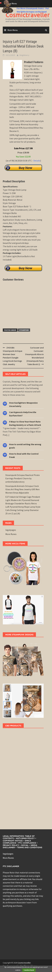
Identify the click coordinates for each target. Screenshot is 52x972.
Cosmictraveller (24, 962)
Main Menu (12, 30)
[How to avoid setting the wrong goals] (5, 445)
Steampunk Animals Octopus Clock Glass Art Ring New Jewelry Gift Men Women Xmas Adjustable (22, 489)
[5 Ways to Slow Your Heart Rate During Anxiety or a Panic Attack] (5, 422)
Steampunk (24, 330)
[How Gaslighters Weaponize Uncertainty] (5, 403)
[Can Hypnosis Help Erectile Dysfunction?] (5, 412)
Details (36, 160)
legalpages (10, 530)
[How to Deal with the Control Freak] (5, 454)
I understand (29, 970)
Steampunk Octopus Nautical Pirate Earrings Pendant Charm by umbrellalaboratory (22, 478)
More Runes (11, 534)
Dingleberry (24, 55)
